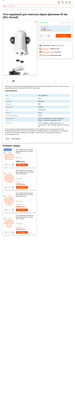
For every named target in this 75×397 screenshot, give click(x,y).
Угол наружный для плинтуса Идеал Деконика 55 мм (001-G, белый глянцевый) (25, 172)
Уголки (7, 138)
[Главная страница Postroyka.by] (10, 2)
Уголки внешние (15, 138)
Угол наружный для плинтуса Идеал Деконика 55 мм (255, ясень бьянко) (24, 217)
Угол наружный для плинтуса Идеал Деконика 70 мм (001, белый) (24, 151)
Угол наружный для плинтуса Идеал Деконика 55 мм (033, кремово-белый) (24, 194)
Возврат (45, 55)
